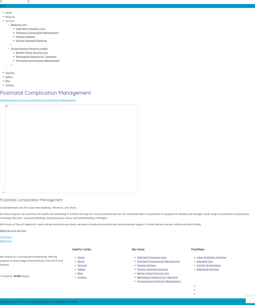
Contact (9, 85)
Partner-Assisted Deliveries (31, 40)
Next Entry (6, 241)
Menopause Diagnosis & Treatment (36, 56)
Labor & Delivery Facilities (211, 257)
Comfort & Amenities (209, 265)
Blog (7, 81)
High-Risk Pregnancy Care (30, 28)
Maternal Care (19, 24)
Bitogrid (83, 301)
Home (8, 12)
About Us (10, 16)
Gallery (9, 77)
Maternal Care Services (20, 100)
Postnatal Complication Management (37, 32)
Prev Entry (6, 237)
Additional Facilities (208, 269)
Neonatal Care (205, 261)
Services (9, 20)
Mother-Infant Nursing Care (32, 52)
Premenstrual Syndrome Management (38, 60)
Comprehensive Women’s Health (29, 48)
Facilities (10, 72)
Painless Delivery (25, 36)
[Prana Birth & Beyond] (27, 2)
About (81, 261)
